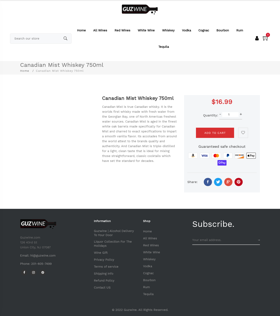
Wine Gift (101, 253)
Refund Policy (104, 280)
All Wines (100, 30)
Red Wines (122, 30)
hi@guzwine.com (43, 255)
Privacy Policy (104, 259)
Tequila (163, 47)
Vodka (186, 30)
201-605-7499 (41, 264)
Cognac (203, 30)
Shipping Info (103, 273)
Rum (239, 30)
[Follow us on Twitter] (218, 182)
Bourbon (222, 30)
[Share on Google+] (228, 182)
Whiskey (168, 30)
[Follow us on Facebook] (208, 182)
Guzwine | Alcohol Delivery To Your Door (114, 233)
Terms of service (106, 266)
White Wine (146, 30)
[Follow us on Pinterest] (238, 182)
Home (81, 30)
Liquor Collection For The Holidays (113, 244)
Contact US (102, 287)
